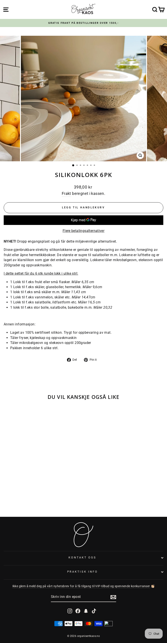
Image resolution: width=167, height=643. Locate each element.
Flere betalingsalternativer (84, 231)
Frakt (66, 193)
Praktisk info (82, 571)
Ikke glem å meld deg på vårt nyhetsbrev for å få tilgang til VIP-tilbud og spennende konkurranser (81, 586)
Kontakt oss (82, 557)
